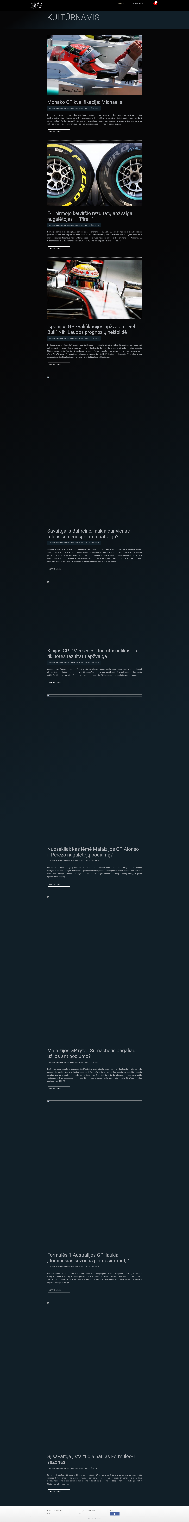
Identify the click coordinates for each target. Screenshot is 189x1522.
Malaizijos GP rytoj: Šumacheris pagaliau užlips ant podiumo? (91, 1053)
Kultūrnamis (120, 3)
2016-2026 (86, 1511)
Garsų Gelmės (138, 3)
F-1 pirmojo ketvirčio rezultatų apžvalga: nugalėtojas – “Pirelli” (90, 216)
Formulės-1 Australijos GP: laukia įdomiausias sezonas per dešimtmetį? (88, 1258)
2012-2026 (55, 1511)
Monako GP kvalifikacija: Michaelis (84, 102)
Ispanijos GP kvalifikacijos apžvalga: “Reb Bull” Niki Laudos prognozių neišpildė (92, 329)
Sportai (84, 108)
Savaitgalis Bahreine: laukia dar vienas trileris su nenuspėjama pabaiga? (88, 534)
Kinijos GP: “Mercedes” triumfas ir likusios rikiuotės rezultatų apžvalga (92, 653)
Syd (57, 108)
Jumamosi (98, 1518)
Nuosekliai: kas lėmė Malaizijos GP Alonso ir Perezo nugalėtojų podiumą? (93, 852)
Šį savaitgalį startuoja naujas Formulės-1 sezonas (91, 1459)
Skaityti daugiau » (55, 131)
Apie (48, 1513)
